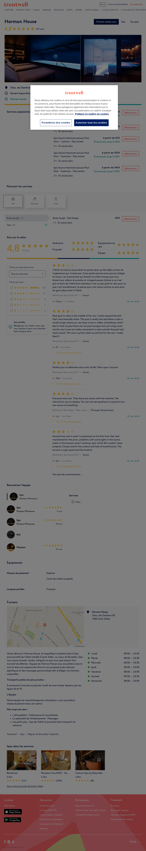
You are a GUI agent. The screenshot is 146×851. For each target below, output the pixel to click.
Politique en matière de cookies (92, 114)
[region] (74, 107)
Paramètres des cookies (56, 122)
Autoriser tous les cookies (91, 122)
